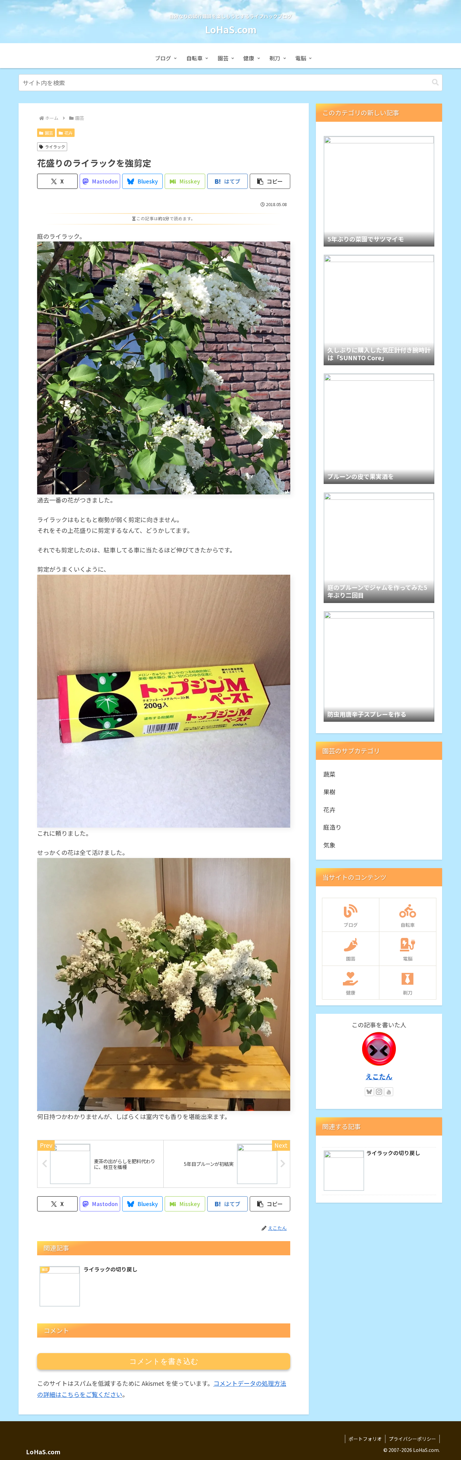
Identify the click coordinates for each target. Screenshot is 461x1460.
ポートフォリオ (365, 1438)
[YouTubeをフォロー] (388, 1091)
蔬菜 (329, 774)
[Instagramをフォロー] (379, 1091)
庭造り (332, 827)
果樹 (329, 791)
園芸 (49, 133)
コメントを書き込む (163, 1361)
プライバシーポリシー (412, 1438)
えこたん (378, 1076)
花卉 (68, 133)
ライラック (55, 146)
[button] (435, 82)
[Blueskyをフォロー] (369, 1091)
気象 (329, 844)
